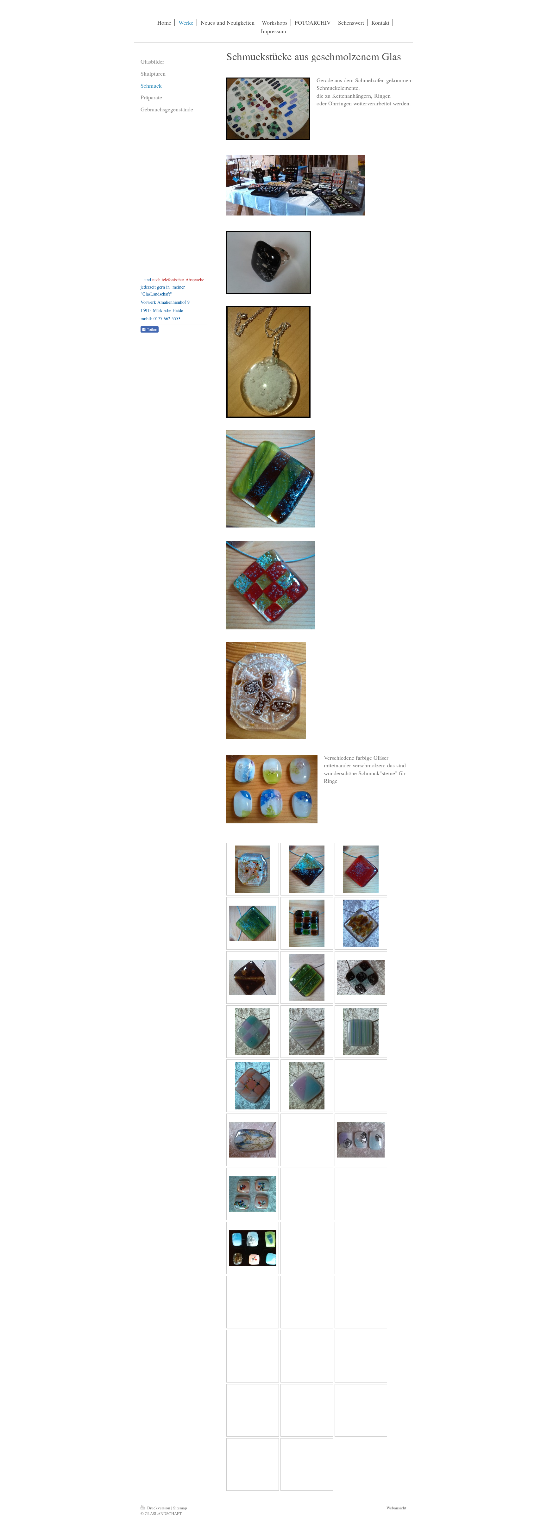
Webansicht (396, 1508)
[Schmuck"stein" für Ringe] (252, 1194)
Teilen (151, 330)
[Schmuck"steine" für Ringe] (361, 1140)
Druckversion (158, 1508)
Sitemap (180, 1508)
